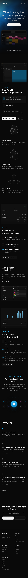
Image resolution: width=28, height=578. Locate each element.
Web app (4, 549)
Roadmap (17, 549)
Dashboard (5, 32)
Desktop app (4, 547)
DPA (3, 567)
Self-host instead (20, 518)
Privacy (3, 565)
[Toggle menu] (24, 3)
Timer (9, 32)
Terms (3, 563)
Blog (16, 547)
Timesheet (18, 32)
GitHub (3, 559)
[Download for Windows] (18, 118)
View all (4, 490)
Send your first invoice (8, 257)
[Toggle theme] (21, 3)
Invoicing (17, 539)
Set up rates (4, 281)
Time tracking (18, 535)
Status (3, 551)
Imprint (3, 561)
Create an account (8, 518)
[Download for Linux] (22, 118)
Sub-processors (5, 569)
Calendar (13, 32)
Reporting (23, 32)
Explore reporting (6, 364)
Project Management (19, 541)
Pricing (16, 553)
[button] (25, 288)
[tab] (14, 99)
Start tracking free (13, 24)
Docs (16, 551)
